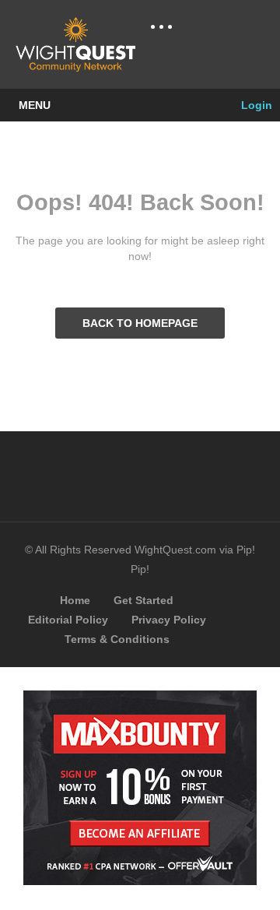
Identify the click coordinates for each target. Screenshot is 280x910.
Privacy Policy (168, 619)
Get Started (143, 600)
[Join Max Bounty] (140, 881)
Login (255, 105)
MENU (35, 105)
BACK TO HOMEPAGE (140, 323)
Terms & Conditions (117, 639)
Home (75, 600)
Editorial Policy (68, 619)
